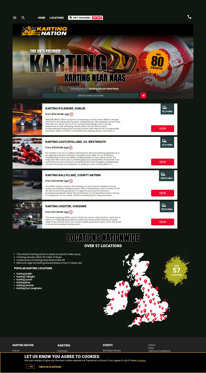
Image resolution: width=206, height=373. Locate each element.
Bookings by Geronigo (137, 32)
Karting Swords (25, 285)
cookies (141, 360)
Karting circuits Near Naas (104, 88)
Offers (151, 345)
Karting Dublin (24, 273)
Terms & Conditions (159, 351)
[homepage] (79, 31)
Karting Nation (79, 88)
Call (189, 16)
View (162, 129)
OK (30, 366)
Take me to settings (49, 366)
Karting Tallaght (26, 276)
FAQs (151, 348)
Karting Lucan (24, 279)
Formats (62, 351)
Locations (57, 17)
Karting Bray (23, 282)
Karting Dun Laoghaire (29, 288)
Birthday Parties (112, 350)
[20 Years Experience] (174, 32)
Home (41, 17)
